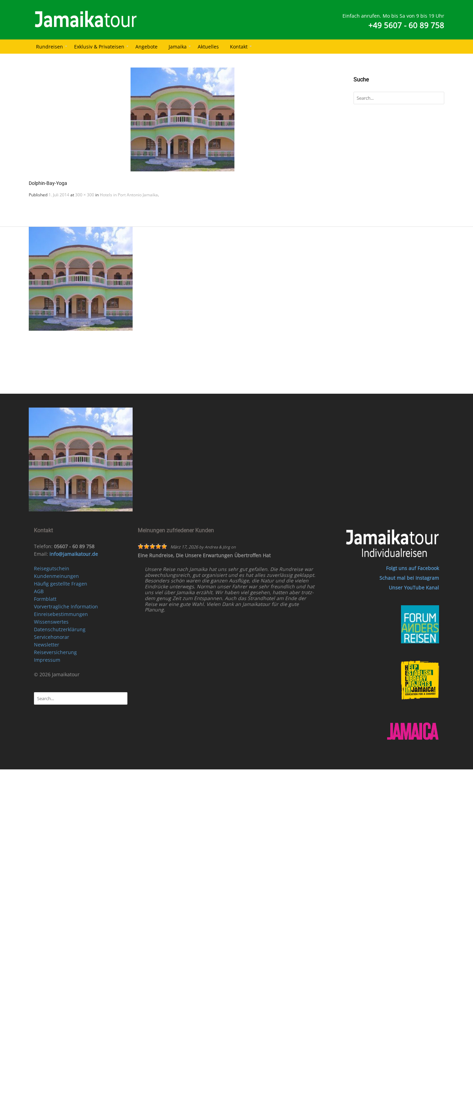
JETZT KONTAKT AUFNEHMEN (245, 384)
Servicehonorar (51, 637)
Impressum (47, 660)
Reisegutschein (51, 568)
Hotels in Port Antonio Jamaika (129, 195)
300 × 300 (84, 195)
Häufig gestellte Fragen (60, 583)
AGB (39, 591)
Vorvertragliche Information (66, 606)
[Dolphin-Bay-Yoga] (182, 119)
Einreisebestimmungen (61, 614)
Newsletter (46, 644)
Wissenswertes (51, 621)
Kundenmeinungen (56, 576)
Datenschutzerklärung (60, 629)
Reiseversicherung (55, 652)
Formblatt (45, 599)
